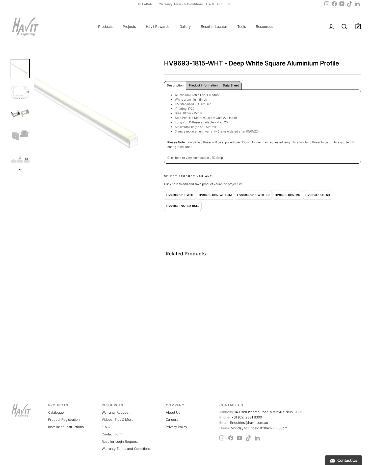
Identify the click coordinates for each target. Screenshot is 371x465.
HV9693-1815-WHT (180, 195)
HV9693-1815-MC (287, 195)
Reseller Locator (214, 26)
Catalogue (56, 412)
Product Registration (64, 419)
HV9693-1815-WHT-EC (253, 195)
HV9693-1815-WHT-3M (215, 195)
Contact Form (112, 434)
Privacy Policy (176, 427)
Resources (264, 26)
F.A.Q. (106, 427)
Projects (129, 26)
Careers (172, 419)
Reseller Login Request (120, 441)
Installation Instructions (66, 427)
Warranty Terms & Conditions (181, 4)
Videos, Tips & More (118, 419)
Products (105, 26)
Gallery (185, 26)
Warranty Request (115, 412)
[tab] (175, 85)
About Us (224, 4)
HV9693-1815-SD (317, 195)
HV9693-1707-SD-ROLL (182, 206)
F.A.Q (210, 4)
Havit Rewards (157, 26)
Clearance (147, 4)
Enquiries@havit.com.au (243, 422)
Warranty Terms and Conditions (126, 449)
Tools (241, 26)
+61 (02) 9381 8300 (240, 417)
